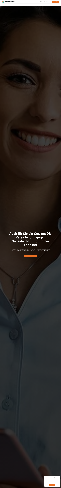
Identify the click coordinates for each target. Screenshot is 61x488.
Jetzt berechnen (55, 1)
